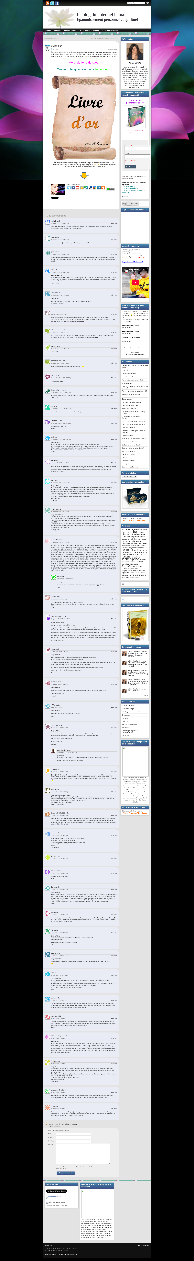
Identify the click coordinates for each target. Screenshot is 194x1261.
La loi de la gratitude (128, 377)
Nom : (50, 1134)
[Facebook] (73, 187)
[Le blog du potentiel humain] (47, 1198)
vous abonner (107, 1167)
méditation (132, 562)
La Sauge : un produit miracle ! (132, 402)
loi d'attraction (137, 552)
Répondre (114, 223)
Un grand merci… (127, 383)
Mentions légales (50, 1254)
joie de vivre (138, 550)
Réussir (135, 571)
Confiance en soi (140, 539)
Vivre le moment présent (130, 442)
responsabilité (127, 571)
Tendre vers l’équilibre (129, 408)
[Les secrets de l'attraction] (135, 497)
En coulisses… (127, 715)
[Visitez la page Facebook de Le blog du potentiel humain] (57, 3)
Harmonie (140, 548)
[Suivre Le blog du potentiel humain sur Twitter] (52, 3)
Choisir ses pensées (128, 461)
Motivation (125, 727)
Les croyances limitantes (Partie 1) (133, 424)
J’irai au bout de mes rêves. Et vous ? (134, 439)
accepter (138, 529)
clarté (144, 537)
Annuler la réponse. (55, 1126)
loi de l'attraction (134, 553)
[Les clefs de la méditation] (135, 625)
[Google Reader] (94, 187)
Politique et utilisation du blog (67, 1254)
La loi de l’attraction (128, 427)
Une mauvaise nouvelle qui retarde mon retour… (104, 38)
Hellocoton (64, 1205)
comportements (128, 539)
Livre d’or (56, 45)
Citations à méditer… (129, 435)
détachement (143, 543)
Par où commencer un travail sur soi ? (134, 391)
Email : (50, 1137)
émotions (137, 575)
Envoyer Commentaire (66, 1173)
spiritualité (127, 573)
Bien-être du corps (128, 709)
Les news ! (125, 718)
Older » (145, 695)
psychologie (131, 568)
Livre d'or (55, 49)
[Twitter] (69, 187)
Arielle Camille (113, 49)
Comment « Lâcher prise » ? (131, 467)
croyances (139, 541)
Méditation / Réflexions (129, 724)
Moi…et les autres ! (128, 451)
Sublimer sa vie (127, 399)
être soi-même (133, 577)
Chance (143, 532)
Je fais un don (126, 327)
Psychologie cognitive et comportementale (130, 731)
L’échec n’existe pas (128, 454)
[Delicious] (90, 187)
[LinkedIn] (99, 187)
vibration (125, 575)
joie (131, 550)
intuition (125, 550)
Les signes (125, 464)
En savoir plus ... (134, 87)
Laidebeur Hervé (69, 1124)
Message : (51, 1144)
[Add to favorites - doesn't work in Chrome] (82, 187)
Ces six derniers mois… (51, 38)
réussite (142, 571)
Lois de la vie (135, 557)
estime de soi (141, 545)
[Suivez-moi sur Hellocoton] (55, 1203)
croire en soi (128, 541)
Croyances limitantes (130, 543)
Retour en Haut (143, 1245)
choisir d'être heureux (133, 534)
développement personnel (129, 545)
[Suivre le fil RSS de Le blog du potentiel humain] (47, 3)
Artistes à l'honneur (128, 705)
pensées (134, 564)
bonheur (134, 531)
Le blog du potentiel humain (102, 14)
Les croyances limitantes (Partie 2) (133, 421)
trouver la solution (138, 573)
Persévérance (129, 566)
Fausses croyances (129, 548)
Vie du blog (125, 735)
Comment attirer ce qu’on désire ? (133, 448)
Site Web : (51, 1141)
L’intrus (124, 457)
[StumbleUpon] (86, 187)
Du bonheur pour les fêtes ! (131, 445)
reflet (136, 568)
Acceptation (127, 529)
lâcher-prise (130, 559)
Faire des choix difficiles (130, 405)
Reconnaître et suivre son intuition (133, 380)
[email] (77, 187)
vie (130, 575)
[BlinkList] (103, 187)
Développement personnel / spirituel (133, 712)
